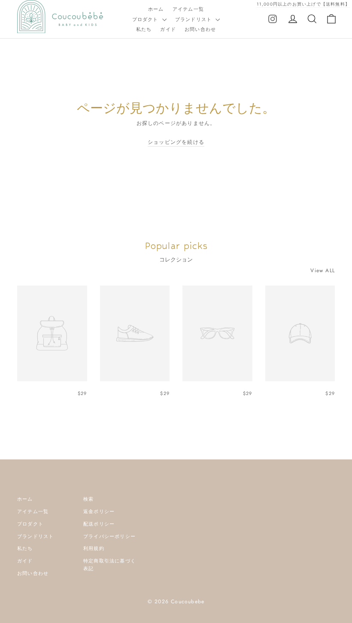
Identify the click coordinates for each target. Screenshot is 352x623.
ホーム (156, 9)
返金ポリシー (99, 511)
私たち (144, 29)
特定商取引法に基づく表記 (109, 564)
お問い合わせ (200, 29)
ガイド (168, 29)
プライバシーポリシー (109, 536)
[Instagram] (272, 18)
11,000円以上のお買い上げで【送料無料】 (303, 4)
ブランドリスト (194, 19)
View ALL (322, 270)
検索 (88, 498)
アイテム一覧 (188, 9)
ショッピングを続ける (176, 142)
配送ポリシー (99, 523)
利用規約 (93, 548)
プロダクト (146, 19)
